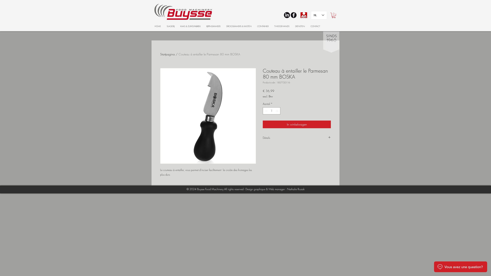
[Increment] (277, 111)
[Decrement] (265, 111)
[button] (333, 15)
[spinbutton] (271, 111)
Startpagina (167, 54)
